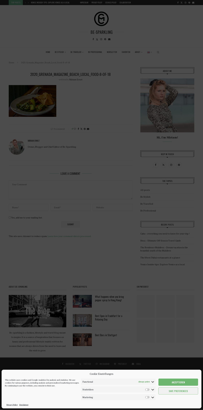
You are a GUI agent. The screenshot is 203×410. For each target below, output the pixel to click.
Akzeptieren (178, 382)
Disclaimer (23, 404)
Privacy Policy (12, 404)
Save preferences (178, 391)
